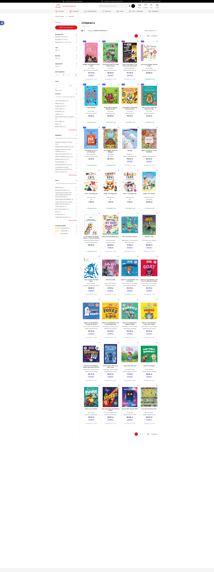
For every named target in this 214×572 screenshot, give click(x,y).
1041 (148, 36)
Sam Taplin (91, 412)
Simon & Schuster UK (91, 113)
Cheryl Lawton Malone (110, 283)
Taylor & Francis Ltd (110, 242)
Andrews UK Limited (110, 285)
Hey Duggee (110, 154)
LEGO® (126, 68)
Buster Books (131, 68)
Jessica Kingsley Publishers (130, 371)
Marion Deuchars (91, 154)
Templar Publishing (149, 113)
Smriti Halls (110, 111)
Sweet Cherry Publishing (130, 285)
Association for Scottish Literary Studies (91, 286)
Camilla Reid (149, 68)
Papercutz (149, 242)
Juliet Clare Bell (149, 369)
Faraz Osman (125, 283)
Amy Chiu (106, 412)
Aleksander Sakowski (89, 240)
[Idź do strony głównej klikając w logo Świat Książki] (65, 6)
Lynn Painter (91, 111)
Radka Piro (129, 154)
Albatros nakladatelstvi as (130, 156)
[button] (129, 6)
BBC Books (110, 156)
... (144, 36)
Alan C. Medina (152, 240)
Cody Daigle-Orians (130, 369)
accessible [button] (2, 22)
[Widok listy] (84, 30)
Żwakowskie (149, 199)
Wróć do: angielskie (66, 27)
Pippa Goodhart (149, 412)
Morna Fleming (91, 283)
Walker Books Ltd (110, 113)
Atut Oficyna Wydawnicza (91, 242)
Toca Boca (110, 68)
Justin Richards (114, 369)
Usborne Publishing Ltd (91, 414)
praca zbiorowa (91, 197)
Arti (91, 199)
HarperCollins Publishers (110, 70)
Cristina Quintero (133, 240)
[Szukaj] (133, 6)
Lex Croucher (91, 68)
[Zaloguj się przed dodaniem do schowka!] (99, 41)
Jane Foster (149, 111)
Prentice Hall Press (129, 242)
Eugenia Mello (125, 240)
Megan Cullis (113, 412)
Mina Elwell (145, 240)
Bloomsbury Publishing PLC (91, 70)
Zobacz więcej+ (73, 129)
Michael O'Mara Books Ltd (129, 70)
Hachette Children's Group (91, 156)
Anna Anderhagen (110, 240)
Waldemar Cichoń (149, 197)
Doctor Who (106, 369)
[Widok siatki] (82, 30)
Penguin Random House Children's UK (110, 372)
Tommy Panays (133, 283)
